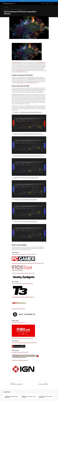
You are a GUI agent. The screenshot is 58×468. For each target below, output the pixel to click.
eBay (38, 82)
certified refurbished (31, 78)
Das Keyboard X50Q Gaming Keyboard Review (20, 360)
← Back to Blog (6, 7)
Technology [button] (46, 3)
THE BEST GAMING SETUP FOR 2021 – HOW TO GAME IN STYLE (23, 297)
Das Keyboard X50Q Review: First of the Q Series (20, 352)
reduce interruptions (19, 70)
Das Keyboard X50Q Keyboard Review (18, 322)
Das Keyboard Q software (16, 94)
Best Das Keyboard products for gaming (18, 308)
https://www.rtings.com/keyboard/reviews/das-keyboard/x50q (22, 338)
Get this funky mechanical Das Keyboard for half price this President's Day (24, 254)
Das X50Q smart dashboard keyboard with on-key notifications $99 (23, 273)
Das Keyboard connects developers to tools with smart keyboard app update (24, 342)
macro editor (29, 106)
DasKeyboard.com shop (21, 82)
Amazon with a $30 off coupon (30, 82)
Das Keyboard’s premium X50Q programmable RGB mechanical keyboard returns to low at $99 (28, 263)
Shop (50, 3)
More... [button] (53, 3)
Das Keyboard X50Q (16, 62)
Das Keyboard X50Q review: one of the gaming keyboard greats (22, 283)
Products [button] (42, 3)
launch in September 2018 (41, 62)
